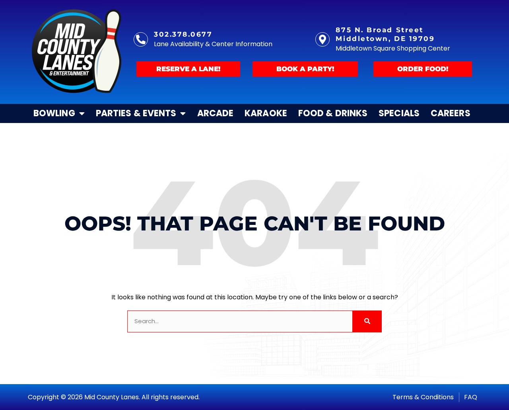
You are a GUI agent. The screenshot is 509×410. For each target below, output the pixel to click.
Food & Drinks (332, 113)
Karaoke (266, 113)
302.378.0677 (183, 34)
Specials (399, 113)
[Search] (366, 321)
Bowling (54, 113)
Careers (450, 113)
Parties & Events (136, 113)
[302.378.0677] (141, 39)
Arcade (215, 113)
